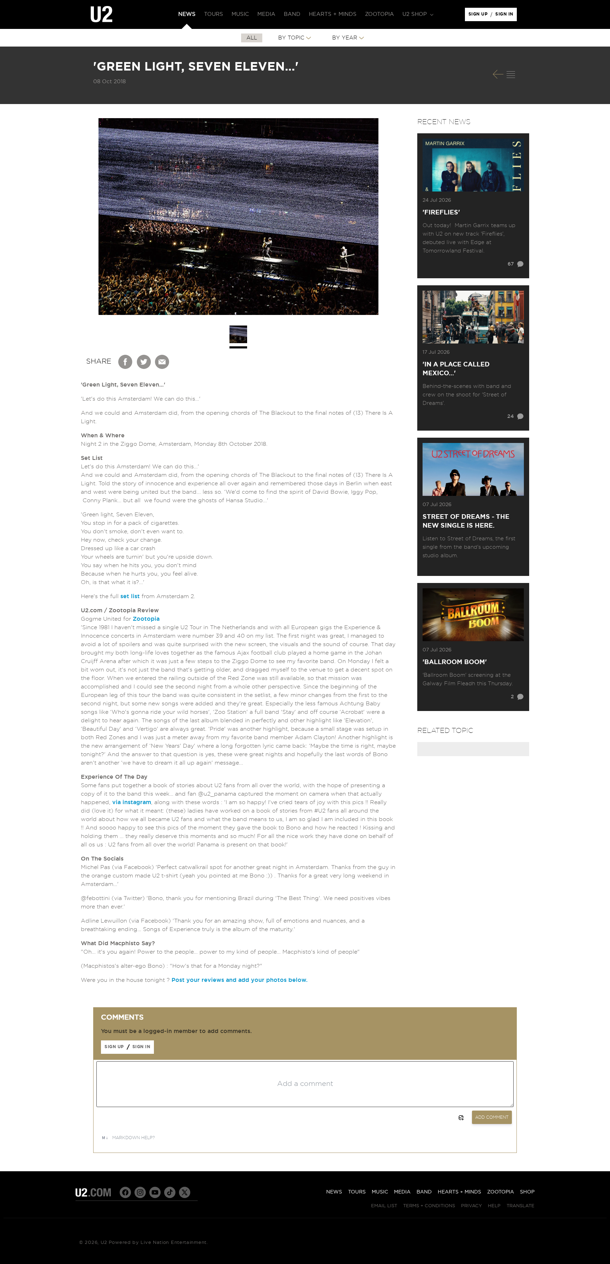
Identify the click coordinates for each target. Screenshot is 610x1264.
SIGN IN (506, 16)
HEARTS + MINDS (459, 1192)
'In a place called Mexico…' (456, 369)
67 (511, 264)
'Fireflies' (441, 212)
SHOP (527, 1192)
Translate (520, 1206)
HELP (494, 1206)
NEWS (334, 1192)
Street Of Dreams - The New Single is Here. (466, 521)
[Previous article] (498, 74)
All (251, 38)
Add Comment (492, 1117)
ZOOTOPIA (500, 1192)
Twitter (144, 361)
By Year (344, 38)
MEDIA (402, 1192)
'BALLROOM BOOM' (455, 662)
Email (162, 361)
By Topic (291, 38)
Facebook (125, 361)
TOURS (357, 1192)
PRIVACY (471, 1206)
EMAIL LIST (384, 1206)
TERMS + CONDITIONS (429, 1206)
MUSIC (380, 1192)
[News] (511, 74)
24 (510, 416)
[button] (417, 14)
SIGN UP (479, 16)
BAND (424, 1192)
